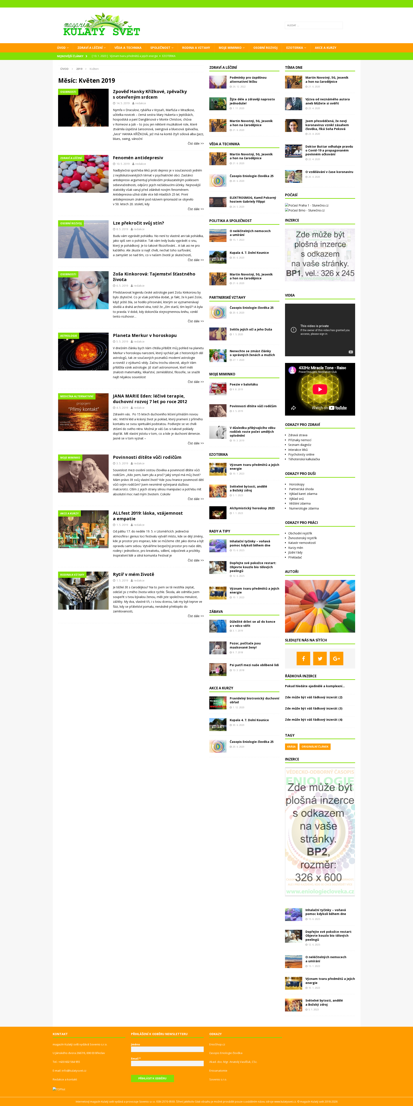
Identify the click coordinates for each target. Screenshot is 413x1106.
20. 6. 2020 (238, 180)
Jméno (135, 1044)
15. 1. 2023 (238, 239)
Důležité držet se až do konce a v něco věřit (252, 623)
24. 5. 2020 (238, 206)
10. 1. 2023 (238, 473)
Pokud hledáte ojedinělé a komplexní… (315, 686)
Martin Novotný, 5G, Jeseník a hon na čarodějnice (251, 123)
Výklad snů (296, 499)
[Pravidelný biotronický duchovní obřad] (218, 702)
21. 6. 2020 (238, 130)
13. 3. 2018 (238, 670)
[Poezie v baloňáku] (218, 388)
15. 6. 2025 (238, 550)
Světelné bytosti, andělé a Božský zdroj (248, 488)
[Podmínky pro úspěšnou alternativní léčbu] (218, 82)
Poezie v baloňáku (244, 384)
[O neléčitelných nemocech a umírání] (218, 235)
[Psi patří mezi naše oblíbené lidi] (218, 669)
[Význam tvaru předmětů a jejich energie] (218, 469)
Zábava (216, 611)
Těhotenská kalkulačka (304, 459)
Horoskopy (296, 484)
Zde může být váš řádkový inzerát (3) (313, 708)
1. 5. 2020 (238, 334)
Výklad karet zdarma (303, 494)
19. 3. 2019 (238, 440)
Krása (291, 746)
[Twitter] (320, 658)
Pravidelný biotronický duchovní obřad (254, 700)
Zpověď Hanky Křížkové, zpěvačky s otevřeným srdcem (150, 94)
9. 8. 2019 (238, 389)
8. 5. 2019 (122, 229)
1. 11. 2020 (238, 108)
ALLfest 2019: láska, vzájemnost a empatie (148, 516)
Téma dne (293, 67)
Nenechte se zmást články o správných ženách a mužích (252, 353)
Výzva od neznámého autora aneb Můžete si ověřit (327, 101)
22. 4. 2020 (314, 159)
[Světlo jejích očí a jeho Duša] (218, 333)
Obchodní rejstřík (300, 533)
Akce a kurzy (325, 48)
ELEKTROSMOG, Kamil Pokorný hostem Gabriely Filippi (253, 199)
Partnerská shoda (301, 489)
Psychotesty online (301, 454)
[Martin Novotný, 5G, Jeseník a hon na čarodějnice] (218, 125)
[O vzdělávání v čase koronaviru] (293, 176)
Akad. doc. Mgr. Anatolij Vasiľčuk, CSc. (233, 1062)
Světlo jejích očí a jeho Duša (251, 329)
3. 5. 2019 (122, 463)
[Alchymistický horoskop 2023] (218, 512)
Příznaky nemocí (299, 440)
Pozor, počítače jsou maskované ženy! (245, 645)
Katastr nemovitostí (302, 543)
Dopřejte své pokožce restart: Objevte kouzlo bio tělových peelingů (253, 567)
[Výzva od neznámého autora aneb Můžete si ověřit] (293, 103)
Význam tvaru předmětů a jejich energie (254, 467)
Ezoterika (294, 48)
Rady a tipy (219, 531)
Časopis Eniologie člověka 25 (252, 176)
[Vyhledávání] (314, 25)
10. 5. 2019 (122, 164)
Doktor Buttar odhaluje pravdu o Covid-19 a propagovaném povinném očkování (329, 150)
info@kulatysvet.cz (74, 1070)
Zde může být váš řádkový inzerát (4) (313, 719)
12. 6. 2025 (238, 575)
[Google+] (336, 658)
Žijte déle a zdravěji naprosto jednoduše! (252, 101)
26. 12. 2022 (239, 86)
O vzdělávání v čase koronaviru (329, 172)
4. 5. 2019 (122, 408)
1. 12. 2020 (238, 707)
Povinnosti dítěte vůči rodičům (147, 457)
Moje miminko (230, 48)
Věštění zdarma (300, 503)
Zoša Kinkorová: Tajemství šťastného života (154, 276)
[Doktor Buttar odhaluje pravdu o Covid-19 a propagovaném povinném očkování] (293, 151)
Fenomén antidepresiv (138, 158)
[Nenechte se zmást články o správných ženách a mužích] (218, 355)
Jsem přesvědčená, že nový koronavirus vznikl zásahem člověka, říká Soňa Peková (327, 125)
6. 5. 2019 (122, 286)
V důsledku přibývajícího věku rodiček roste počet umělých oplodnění (252, 432)
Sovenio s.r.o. (218, 1079)
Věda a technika (128, 48)
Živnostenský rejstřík (302, 538)
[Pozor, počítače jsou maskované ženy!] (218, 647)
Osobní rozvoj (265, 48)
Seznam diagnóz (299, 445)
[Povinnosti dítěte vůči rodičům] (218, 410)
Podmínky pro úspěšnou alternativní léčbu (248, 79)
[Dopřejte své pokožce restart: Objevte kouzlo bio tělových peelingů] (218, 567)
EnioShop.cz (217, 1044)
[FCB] (303, 658)
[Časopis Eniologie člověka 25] (218, 180)
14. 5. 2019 (122, 103)
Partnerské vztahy (227, 297)
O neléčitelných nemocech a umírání (250, 233)
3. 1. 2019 (238, 630)
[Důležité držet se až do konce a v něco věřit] (218, 626)
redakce (140, 103)
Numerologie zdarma (304, 508)
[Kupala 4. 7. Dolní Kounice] (218, 257)
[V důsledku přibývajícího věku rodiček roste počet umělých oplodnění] (218, 432)
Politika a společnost (230, 220)
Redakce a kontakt (65, 1079)
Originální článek (315, 746)
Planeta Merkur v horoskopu (145, 335)
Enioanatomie (218, 1070)
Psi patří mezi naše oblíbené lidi (254, 665)
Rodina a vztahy (196, 48)
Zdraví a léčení (90, 48)
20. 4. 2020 (314, 176)
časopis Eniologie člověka (225, 1053)
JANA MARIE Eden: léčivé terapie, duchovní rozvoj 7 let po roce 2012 (150, 398)
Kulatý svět (317, 1101)
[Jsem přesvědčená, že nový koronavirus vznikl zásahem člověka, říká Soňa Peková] (293, 125)
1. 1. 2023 (238, 513)
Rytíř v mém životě (133, 574)
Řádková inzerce (300, 676)
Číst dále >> (196, 143)
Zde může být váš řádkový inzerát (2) (313, 697)
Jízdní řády (295, 552)
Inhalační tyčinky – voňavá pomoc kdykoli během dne (250, 543)
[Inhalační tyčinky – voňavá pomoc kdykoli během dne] (218, 545)
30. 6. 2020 (238, 257)
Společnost (160, 48)
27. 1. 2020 (238, 359)
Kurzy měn (295, 548)
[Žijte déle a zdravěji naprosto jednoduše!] (218, 103)
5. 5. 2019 (122, 341)
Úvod (61, 48)
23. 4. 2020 (314, 108)
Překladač (295, 557)
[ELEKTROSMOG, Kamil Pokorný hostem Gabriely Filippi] (218, 202)
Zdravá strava (297, 435)
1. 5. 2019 (122, 525)
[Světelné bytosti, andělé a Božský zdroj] (218, 491)
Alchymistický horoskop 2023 (252, 508)
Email (136, 1058)
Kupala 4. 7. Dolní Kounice (249, 253)
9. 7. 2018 (238, 652)
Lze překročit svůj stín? (138, 223)
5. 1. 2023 (238, 495)
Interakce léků (298, 450)
